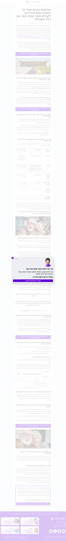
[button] (13, 258)
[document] (33, 270)
